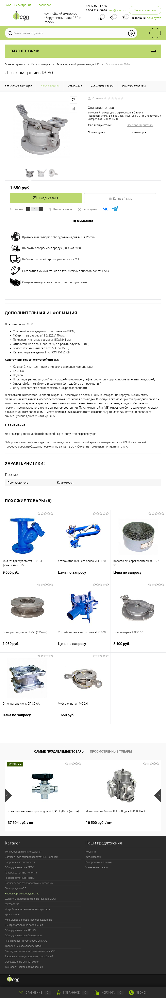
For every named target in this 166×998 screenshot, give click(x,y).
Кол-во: (19, 209)
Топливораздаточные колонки (23, 851)
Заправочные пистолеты (20, 862)
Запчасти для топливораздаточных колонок (31, 856)
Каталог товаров (24, 51)
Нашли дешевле (62, 209)
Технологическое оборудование (24, 966)
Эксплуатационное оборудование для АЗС (30, 951)
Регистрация (22, 5)
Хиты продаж (93, 856)
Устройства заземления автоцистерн (27, 909)
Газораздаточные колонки (21, 872)
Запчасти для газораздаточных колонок (29, 883)
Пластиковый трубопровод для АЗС (26, 940)
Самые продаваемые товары (59, 751)
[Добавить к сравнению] (73, 108)
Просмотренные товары (111, 751)
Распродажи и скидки (98, 862)
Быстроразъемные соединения (24, 924)
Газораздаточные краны (20, 877)
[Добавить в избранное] (73, 100)
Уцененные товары (96, 867)
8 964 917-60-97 (96, 10)
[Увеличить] (41, 129)
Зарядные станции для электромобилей (29, 956)
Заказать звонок (145, 10)
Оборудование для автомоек (22, 961)
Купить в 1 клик (122, 198)
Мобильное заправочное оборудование (28, 919)
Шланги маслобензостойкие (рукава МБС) (30, 898)
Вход (8, 5)
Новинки (90, 851)
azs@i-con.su (117, 10)
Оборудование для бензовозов (23, 935)
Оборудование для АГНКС (20, 930)
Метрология (12, 904)
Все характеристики (140, 125)
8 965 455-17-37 (96, 6)
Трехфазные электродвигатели (23, 945)
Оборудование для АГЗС (19, 867)
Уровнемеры (12, 914)
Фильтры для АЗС (15, 888)
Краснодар (44, 5)
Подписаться (49, 198)
